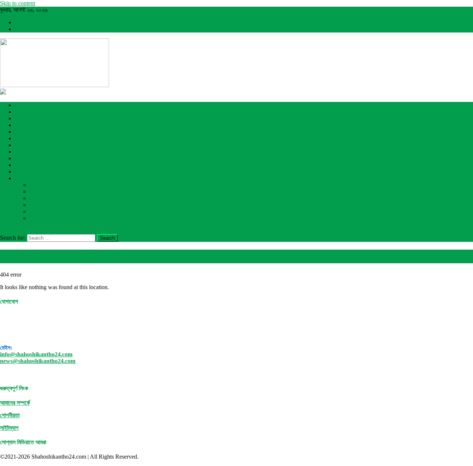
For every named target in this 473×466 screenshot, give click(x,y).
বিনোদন (22, 145)
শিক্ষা (19, 158)
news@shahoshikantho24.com (37, 361)
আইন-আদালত (28, 138)
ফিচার (35, 211)
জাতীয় (21, 105)
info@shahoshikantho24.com (36, 354)
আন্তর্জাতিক (26, 118)
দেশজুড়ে (23, 125)
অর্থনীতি (22, 132)
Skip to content (17, 3)
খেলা (19, 151)
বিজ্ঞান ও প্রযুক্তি (46, 198)
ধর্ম (32, 205)
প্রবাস (35, 191)
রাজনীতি (22, 112)
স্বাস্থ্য (21, 171)
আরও (20, 178)
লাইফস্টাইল (26, 165)
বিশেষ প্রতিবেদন (45, 185)
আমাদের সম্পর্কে (30, 22)
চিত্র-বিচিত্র (41, 218)
